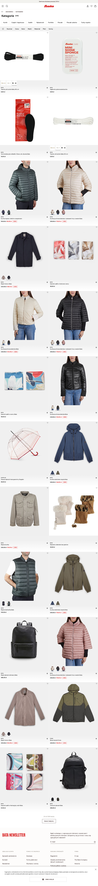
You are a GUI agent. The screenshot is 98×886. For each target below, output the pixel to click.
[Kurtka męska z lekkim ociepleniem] (24, 185)
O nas (77, 856)
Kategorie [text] (19, 12)
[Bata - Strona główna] (49, 6)
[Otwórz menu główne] (3, 6)
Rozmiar (9, 29)
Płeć (44, 29)
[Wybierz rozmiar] (47, 88)
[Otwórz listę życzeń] (91, 6)
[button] (95, 6)
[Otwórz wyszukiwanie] (7, 6)
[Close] (95, 869)
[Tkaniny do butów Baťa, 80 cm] (24, 55)
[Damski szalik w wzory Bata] (24, 380)
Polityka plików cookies (58, 866)
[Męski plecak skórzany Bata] (24, 641)
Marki (30, 29)
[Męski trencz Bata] (24, 250)
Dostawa (29, 856)
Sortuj (51, 29)
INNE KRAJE (49, 879)
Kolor (23, 29)
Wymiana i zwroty (32, 864)
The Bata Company (81, 860)
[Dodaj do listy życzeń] (47, 32)
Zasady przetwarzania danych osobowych (57, 861)
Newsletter (6, 864)
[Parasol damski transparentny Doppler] (24, 445)
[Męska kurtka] (24, 511)
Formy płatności (32, 860)
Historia (77, 864)
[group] (49, 16)
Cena (17, 29)
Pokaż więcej (49, 821)
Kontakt (5, 860)
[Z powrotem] (3, 11)
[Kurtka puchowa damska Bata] (24, 315)
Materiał (37, 29)
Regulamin (53, 856)
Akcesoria (9, 12)
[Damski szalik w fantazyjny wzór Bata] (24, 771)
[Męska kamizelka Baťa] (24, 576)
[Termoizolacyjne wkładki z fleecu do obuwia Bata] (24, 120)
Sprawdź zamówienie (9, 856)
